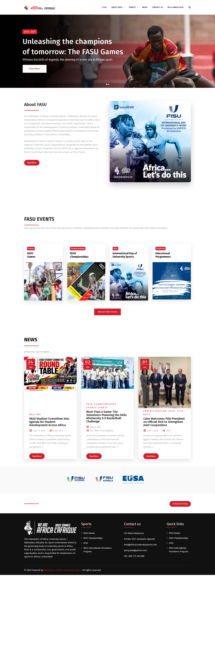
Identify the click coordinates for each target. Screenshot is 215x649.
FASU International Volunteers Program (97, 550)
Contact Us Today (180, 504)
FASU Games (31, 255)
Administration (154, 411)
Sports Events (97, 407)
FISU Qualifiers (106, 430)
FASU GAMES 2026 (175, 7)
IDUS (85, 543)
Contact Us (157, 7)
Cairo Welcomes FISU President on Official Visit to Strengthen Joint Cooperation (164, 422)
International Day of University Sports (125, 255)
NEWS (144, 7)
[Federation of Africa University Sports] (39, 7)
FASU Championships (79, 255)
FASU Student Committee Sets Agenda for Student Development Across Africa (49, 422)
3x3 (91, 430)
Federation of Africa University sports (62, 570)
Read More (31, 163)
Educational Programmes (163, 255)
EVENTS (132, 7)
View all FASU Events (107, 312)
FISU (61, 430)
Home (104, 7)
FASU (55, 430)
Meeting (35, 414)
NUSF (146, 414)
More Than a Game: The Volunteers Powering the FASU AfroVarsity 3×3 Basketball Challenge (106, 416)
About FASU (117, 7)
